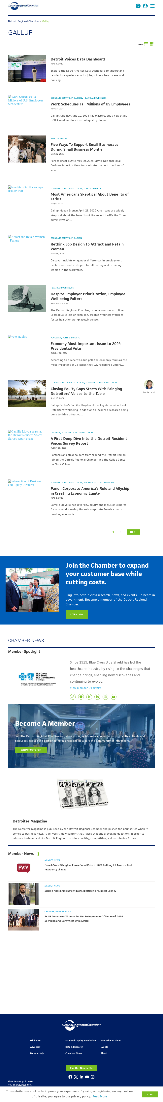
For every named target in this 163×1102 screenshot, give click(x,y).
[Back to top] (153, 1029)
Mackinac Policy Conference (99, 482)
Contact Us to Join (31, 749)
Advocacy (56, 337)
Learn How (76, 614)
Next (133, 532)
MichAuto (35, 1040)
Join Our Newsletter (81, 1068)
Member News (52, 860)
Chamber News (73, 1053)
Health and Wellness (95, 97)
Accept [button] (150, 1094)
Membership (37, 1053)
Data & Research (74, 1046)
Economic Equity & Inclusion (66, 97)
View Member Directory (85, 688)
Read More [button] (99, 1096)
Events (104, 1046)
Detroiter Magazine (30, 821)
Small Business (59, 138)
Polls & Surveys (92, 188)
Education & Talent (111, 1040)
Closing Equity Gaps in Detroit (67, 382)
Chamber (55, 432)
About (104, 1053)
